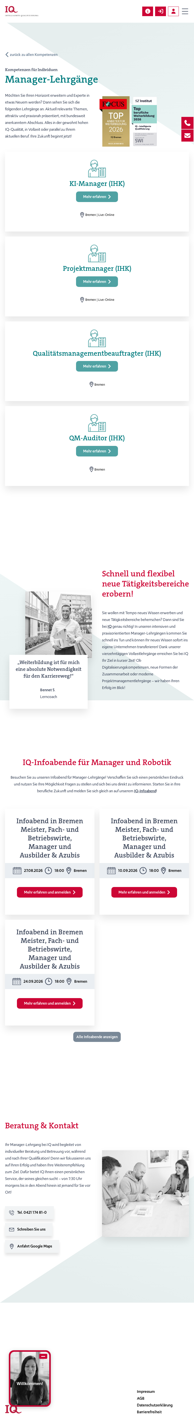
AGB (140, 1398)
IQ (110, 626)
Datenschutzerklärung (155, 1405)
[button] (97, 1037)
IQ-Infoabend (145, 791)
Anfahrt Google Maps (34, 1246)
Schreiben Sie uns (31, 1229)
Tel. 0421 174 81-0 (32, 1212)
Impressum (146, 1391)
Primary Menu (185, 11)
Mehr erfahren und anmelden (47, 892)
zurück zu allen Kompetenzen (34, 54)
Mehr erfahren (94, 197)
